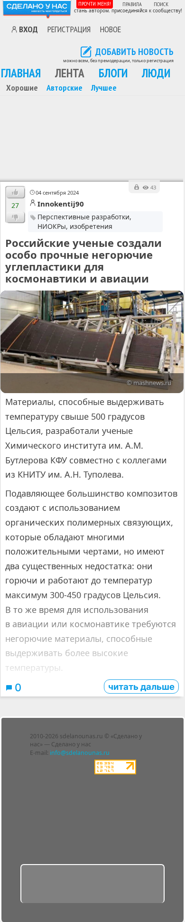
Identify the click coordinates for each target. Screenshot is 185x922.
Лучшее (104, 87)
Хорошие (22, 87)
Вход (28, 29)
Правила (132, 4)
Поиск (161, 4)
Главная (21, 73)
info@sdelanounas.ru (80, 753)
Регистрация (69, 29)
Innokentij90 (60, 203)
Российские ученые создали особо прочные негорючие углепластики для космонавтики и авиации (83, 260)
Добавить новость (134, 52)
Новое (110, 29)
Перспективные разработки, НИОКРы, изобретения (84, 221)
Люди (156, 73)
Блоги (113, 73)
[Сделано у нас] (37, 9)
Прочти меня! (94, 3)
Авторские (64, 87)
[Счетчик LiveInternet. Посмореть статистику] (115, 772)
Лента (69, 73)
